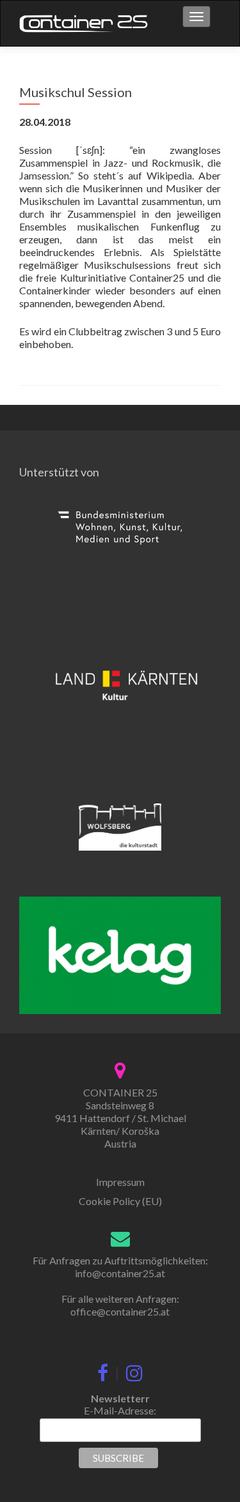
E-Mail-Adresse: (120, 1410)
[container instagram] (134, 1369)
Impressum (120, 1182)
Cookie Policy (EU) (120, 1201)
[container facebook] (102, 1369)
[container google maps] (120, 1069)
